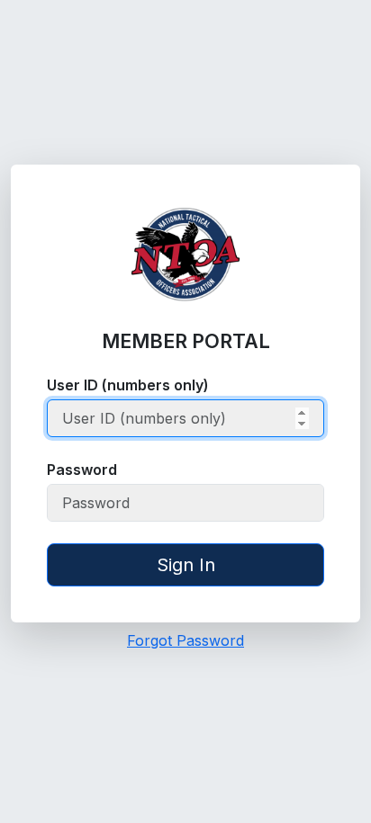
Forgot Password (185, 640)
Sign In (186, 565)
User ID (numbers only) (128, 385)
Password (82, 470)
